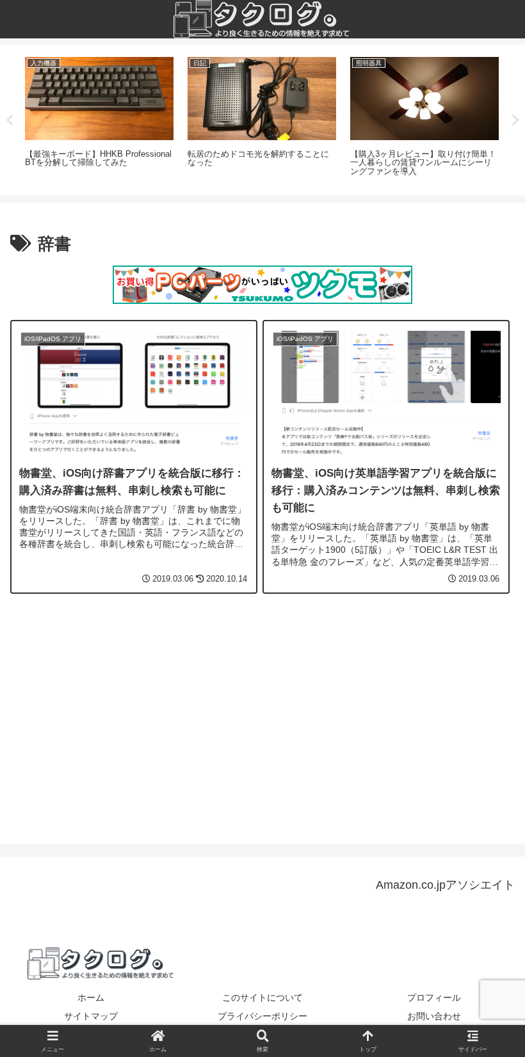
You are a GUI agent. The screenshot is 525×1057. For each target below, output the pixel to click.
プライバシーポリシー (262, 1016)
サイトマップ (91, 1016)
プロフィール (434, 997)
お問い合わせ (434, 1016)
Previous (9, 120)
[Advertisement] (262, 717)
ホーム (90, 997)
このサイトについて (262, 997)
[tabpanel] (99, 117)
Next (515, 120)
